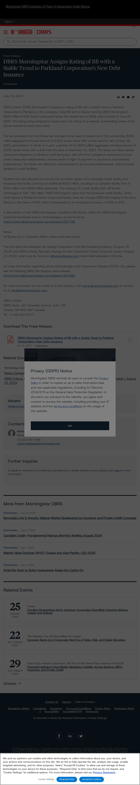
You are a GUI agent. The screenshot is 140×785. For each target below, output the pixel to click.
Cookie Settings (46, 779)
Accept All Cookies (91, 779)
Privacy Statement (104, 772)
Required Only (66, 779)
